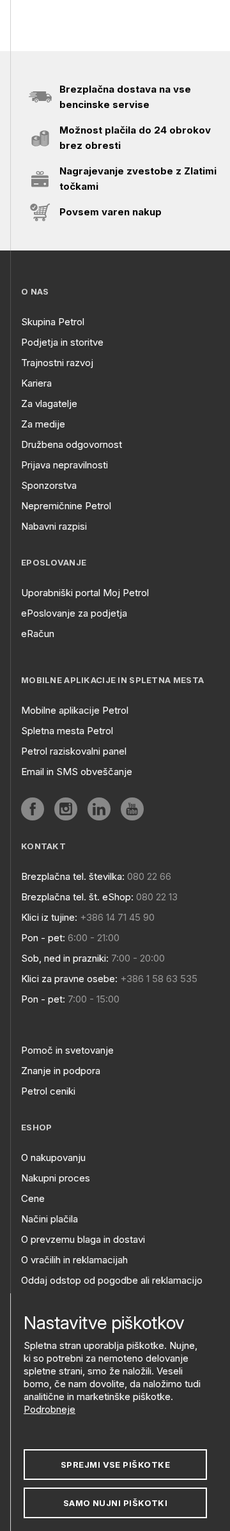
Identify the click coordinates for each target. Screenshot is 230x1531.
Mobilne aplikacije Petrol (74, 710)
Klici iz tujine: (49, 917)
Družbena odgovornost (71, 444)
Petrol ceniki (48, 1091)
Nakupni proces (55, 1178)
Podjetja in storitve (62, 342)
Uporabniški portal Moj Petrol (85, 593)
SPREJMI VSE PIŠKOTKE (115, 1464)
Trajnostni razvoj (57, 363)
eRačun (37, 633)
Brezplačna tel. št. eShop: (77, 897)
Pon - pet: (43, 938)
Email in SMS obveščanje (76, 772)
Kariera (36, 383)
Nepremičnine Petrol (66, 506)
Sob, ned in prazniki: (65, 958)
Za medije (43, 424)
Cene (33, 1198)
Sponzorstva (49, 485)
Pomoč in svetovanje (67, 1050)
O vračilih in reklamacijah (74, 1260)
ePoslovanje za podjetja (74, 613)
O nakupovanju (53, 1157)
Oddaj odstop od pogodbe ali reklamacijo (112, 1280)
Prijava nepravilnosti (64, 465)
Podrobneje (49, 1409)
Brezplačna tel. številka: (73, 876)
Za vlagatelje (49, 403)
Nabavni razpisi (54, 526)
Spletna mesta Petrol (67, 731)
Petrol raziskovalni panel (73, 751)
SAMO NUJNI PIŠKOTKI (115, 1503)
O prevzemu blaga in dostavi (83, 1239)
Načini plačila (49, 1219)
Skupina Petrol (52, 322)
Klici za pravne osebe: (69, 979)
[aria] (32, 808)
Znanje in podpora (60, 1071)
